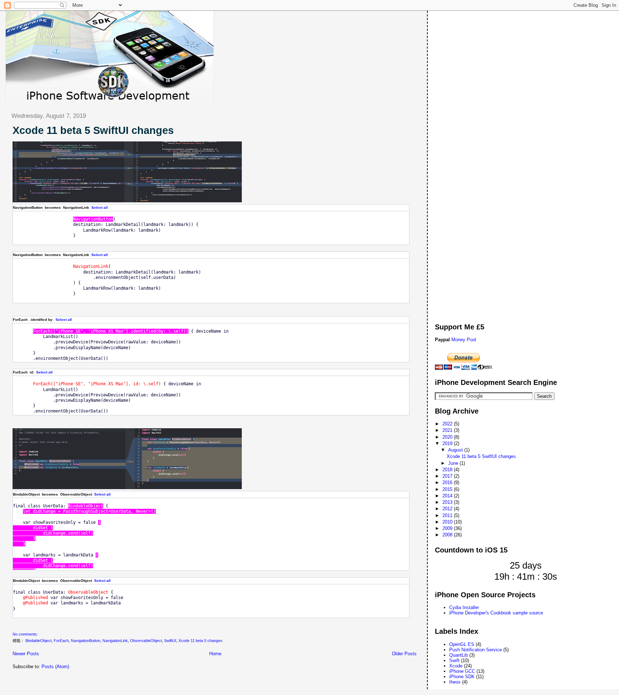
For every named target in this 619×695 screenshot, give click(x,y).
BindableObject (38, 640)
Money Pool (463, 339)
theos (455, 682)
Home (215, 653)
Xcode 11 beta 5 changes (200, 640)
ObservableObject (146, 640)
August (456, 450)
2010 (448, 522)
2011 (448, 515)
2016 (448, 482)
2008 (448, 534)
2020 (448, 437)
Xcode (455, 666)
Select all (99, 207)
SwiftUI (170, 640)
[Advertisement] (525, 62)
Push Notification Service (475, 649)
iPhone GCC (462, 671)
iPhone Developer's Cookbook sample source (496, 613)
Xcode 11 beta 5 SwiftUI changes (93, 130)
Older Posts (404, 653)
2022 (448, 423)
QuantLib (458, 655)
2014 (448, 495)
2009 (448, 528)
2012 (448, 508)
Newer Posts (26, 653)
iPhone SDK (462, 676)
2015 (448, 489)
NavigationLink (115, 640)
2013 (448, 502)
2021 (448, 430)
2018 (448, 469)
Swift (454, 660)
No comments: (26, 634)
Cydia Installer (464, 607)
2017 (448, 476)
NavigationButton (85, 640)
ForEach (61, 640)
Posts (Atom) (55, 666)
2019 (448, 443)
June (454, 463)
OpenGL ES (461, 644)
